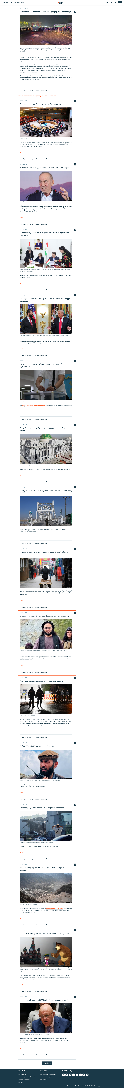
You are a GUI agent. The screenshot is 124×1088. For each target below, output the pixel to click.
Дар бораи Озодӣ (22, 1074)
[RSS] (83, 1075)
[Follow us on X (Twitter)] (77, 1075)
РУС (107, 2)
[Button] (27, 90)
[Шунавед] (115, 2)
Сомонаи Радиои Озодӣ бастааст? (26, 1077)
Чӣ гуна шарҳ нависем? (24, 1079)
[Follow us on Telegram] (80, 1075)
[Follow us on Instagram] (73, 1075)
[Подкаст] (87, 1075)
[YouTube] (111, 2)
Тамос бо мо (21, 1082)
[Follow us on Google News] (63, 1075)
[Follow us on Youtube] (70, 1075)
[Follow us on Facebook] (66, 1075)
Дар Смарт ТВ (43, 1079)
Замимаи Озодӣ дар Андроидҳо (48, 1074)
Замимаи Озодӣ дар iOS (46, 1077)
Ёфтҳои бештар (47, 1063)
